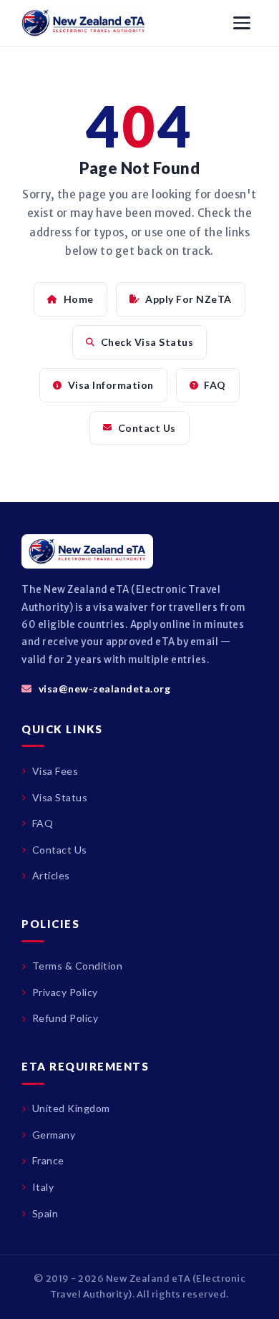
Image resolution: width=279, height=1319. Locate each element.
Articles (51, 875)
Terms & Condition (77, 966)
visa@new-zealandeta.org (104, 688)
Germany (53, 1135)
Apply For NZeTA (188, 299)
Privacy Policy (65, 992)
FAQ (215, 385)
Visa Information (111, 385)
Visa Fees (55, 771)
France (48, 1160)
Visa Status (59, 797)
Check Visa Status (147, 342)
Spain (45, 1213)
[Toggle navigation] (242, 23)
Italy (43, 1187)
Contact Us (147, 428)
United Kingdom (71, 1108)
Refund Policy (65, 1018)
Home (79, 299)
